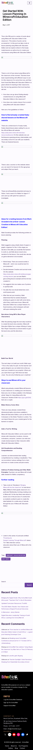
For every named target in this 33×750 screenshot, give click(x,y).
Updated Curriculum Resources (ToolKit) (14, 603)
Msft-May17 (6, 559)
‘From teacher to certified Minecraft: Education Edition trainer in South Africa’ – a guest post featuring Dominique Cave (17, 632)
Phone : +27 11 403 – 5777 (12, 726)
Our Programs (23, 746)
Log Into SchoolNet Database (13, 699)
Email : (6, 729)
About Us (14, 746)
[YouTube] (14, 734)
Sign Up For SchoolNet (11, 702)
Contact (22, 748)
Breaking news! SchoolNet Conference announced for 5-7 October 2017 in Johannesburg (16, 640)
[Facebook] (22, 734)
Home (7, 746)
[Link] (9, 734)
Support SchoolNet (9, 705)
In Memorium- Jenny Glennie (10, 612)
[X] (5, 734)
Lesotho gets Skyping (16, 656)
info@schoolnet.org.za (14, 729)
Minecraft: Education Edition (16, 555)
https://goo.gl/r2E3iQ (24, 397)
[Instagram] (18, 734)
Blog (16, 748)
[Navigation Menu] (29, 2)
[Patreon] (27, 734)
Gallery (10, 748)
